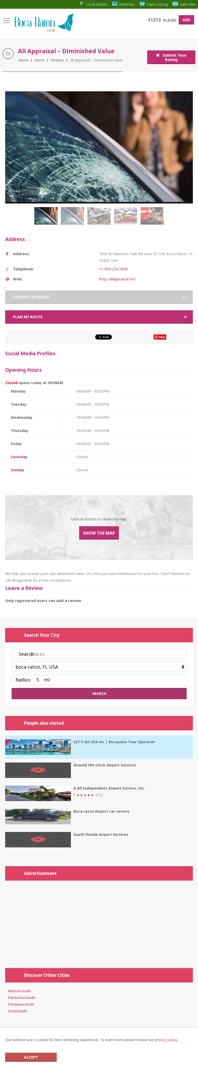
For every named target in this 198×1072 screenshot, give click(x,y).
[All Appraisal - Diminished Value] (47, 218)
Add (186, 19)
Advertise (127, 4)
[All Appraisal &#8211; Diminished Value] (73, 218)
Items (40, 60)
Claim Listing (157, 4)
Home (23, 60)
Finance (57, 60)
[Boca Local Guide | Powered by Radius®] (43, 30)
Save (162, 337)
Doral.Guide (17, 1010)
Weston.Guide (19, 990)
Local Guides (96, 4)
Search (26, 654)
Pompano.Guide (21, 1004)
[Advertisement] (99, 922)
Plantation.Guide (21, 997)
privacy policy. (166, 1039)
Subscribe (187, 4)
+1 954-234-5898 (113, 269)
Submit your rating (175, 57)
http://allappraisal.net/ (117, 279)
